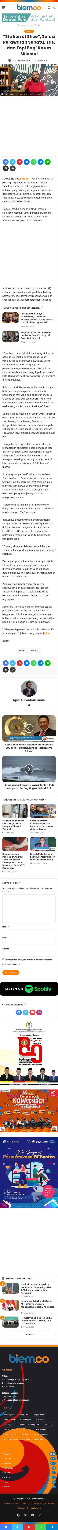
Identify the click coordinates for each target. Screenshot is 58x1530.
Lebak (27, 1429)
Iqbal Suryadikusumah (21, 60)
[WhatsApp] (34, 162)
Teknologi (8, 1468)
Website (5, 948)
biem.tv (7, 1503)
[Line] (48, 162)
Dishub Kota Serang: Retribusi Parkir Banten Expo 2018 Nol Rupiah (42, 857)
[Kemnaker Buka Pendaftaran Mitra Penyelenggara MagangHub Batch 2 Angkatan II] (10, 1305)
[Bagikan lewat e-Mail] (6, 168)
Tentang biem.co (34, 1508)
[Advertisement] (29, 126)
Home (22, 25)
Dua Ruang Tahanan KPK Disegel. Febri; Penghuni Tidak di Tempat (13, 825)
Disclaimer (15, 1503)
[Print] (13, 168)
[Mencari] (54, 8)
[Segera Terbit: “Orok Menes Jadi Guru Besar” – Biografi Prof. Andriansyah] (10, 336)
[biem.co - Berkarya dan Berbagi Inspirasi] (29, 7)
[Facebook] (6, 162)
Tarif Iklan (21, 1508)
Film (40, 1419)
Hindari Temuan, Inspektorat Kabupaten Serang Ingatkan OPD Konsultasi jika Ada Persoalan (36, 1288)
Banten (9, 1414)
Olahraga (10, 1434)
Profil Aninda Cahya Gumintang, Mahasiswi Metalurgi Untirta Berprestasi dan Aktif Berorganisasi (37, 318)
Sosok (37, 25)
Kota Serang (11, 1429)
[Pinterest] (20, 162)
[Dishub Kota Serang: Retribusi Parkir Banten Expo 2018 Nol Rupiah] (43, 844)
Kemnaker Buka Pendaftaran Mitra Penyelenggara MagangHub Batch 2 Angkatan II (38, 1305)
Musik (41, 1429)
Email (5, 938)
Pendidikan (11, 1439)
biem (22, 650)
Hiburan (7, 1458)
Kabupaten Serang (29, 1424)
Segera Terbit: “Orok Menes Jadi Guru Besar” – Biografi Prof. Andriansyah (36, 335)
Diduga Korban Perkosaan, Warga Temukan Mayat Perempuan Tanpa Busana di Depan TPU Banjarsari (13, 861)
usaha (35, 650)
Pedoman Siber (40, 1503)
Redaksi (51, 1503)
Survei (7, 1486)
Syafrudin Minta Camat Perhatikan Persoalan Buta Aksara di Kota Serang (42, 825)
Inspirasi (30, 25)
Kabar (9, 1424)
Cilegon (38, 1414)
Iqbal (47, 633)
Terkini (39, 1439)
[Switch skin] (49, 8)
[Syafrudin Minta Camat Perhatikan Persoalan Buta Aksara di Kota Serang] (43, 811)
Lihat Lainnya (29, 1334)
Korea (48, 1424)
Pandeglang (41, 1434)
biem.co (24, 178)
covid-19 (10, 1419)
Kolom (7, 1477)
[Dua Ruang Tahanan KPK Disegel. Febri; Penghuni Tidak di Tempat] (15, 811)
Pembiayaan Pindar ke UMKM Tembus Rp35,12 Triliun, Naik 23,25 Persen (36, 1320)
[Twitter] (13, 162)
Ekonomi (26, 1419)
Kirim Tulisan (27, 1503)
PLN (26, 1439)
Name (5, 927)
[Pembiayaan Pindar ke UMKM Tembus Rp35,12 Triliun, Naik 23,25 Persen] (10, 1322)
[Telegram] (41, 162)
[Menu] (3, 8)
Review (7, 1472)
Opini (25, 1434)
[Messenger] (27, 162)
